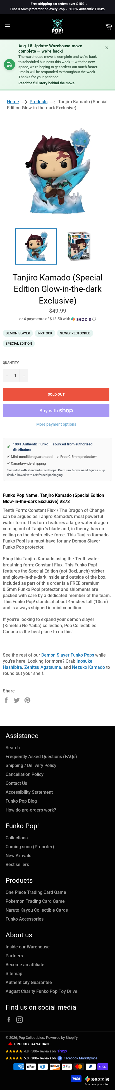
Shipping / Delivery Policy (31, 765)
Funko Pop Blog (21, 801)
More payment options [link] (56, 424)
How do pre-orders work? (31, 810)
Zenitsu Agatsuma (42, 667)
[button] (57, 319)
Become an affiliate (25, 964)
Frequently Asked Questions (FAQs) (41, 756)
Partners (14, 955)
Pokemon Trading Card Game (35, 901)
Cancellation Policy (25, 774)
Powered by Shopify (62, 1037)
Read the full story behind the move (46, 83)
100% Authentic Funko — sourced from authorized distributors (49, 447)
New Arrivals (18, 855)
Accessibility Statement (29, 792)
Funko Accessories (25, 919)
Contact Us (16, 783)
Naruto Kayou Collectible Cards (37, 910)
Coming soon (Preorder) (30, 846)
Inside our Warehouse (28, 947)
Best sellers (17, 864)
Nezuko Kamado (88, 667)
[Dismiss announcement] (106, 47)
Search (13, 747)
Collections (17, 837)
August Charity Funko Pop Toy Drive (41, 991)
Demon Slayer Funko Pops (67, 655)
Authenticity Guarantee (29, 982)
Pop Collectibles (31, 1037)
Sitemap (14, 973)
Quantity (11, 363)
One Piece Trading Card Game (36, 892)
